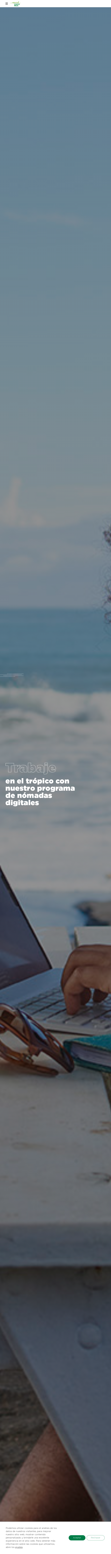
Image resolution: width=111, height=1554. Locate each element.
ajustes (19, 1547)
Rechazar (95, 1538)
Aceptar (77, 1538)
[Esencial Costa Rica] (15, 3)
